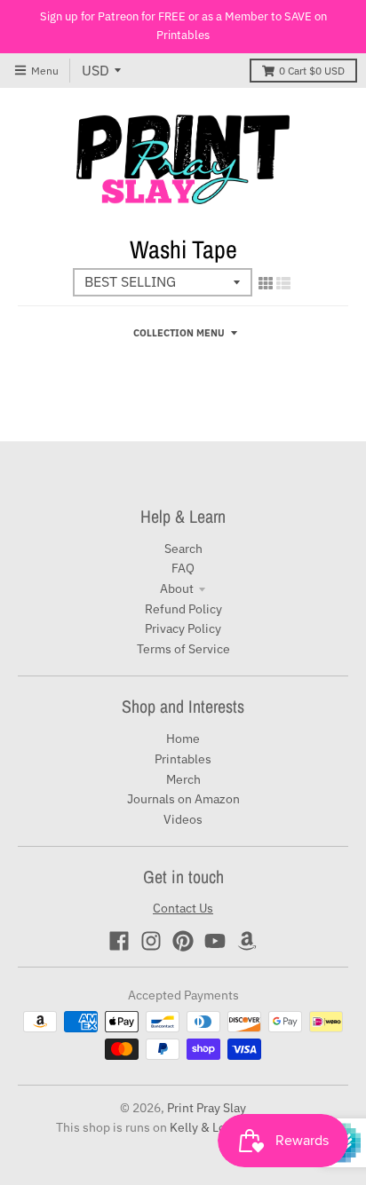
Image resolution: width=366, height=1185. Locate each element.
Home (183, 739)
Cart (312, 70)
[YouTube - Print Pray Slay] (215, 941)
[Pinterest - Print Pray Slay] (183, 941)
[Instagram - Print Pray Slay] (151, 941)
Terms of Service (183, 649)
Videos (183, 819)
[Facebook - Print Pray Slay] (119, 941)
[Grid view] (266, 283)
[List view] (283, 283)
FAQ (183, 568)
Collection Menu (179, 333)
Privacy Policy (183, 628)
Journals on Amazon (183, 799)
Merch (183, 779)
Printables (183, 759)
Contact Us (183, 908)
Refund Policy (183, 609)
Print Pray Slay (206, 1108)
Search (183, 549)
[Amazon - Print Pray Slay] (247, 941)
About (177, 588)
